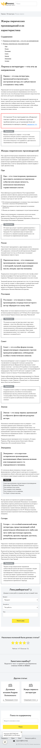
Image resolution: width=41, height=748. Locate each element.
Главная (3, 14)
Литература (10, 14)
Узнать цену (20, 621)
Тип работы (6, 604)
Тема (4, 612)
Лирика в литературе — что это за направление (21, 41)
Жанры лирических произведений (16, 44)
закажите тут (32, 124)
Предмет (5, 597)
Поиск (21, 727)
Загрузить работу (30, 738)
